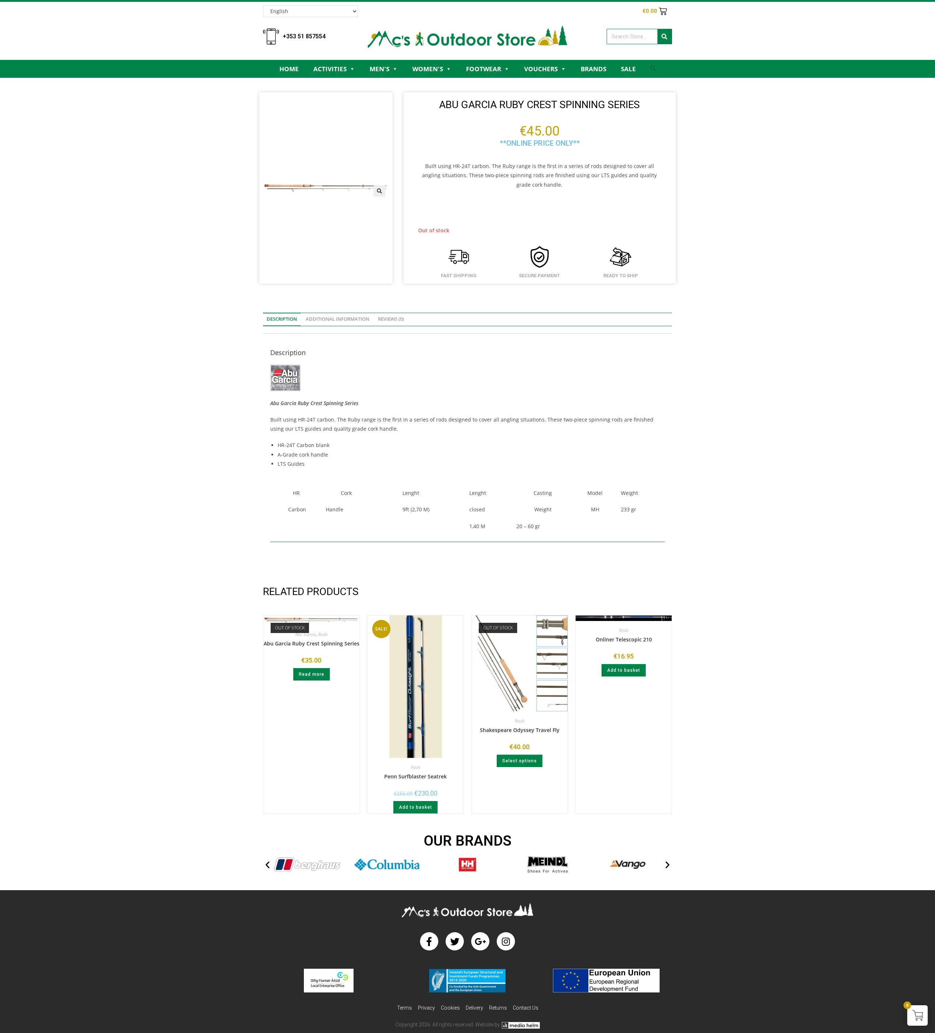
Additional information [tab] (337, 319)
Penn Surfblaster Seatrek (415, 776)
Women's (427, 69)
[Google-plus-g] (480, 941)
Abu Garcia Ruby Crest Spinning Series (311, 643)
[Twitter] (455, 941)
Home (289, 69)
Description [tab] (282, 319)
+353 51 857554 (304, 36)
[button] (379, 191)
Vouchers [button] (541, 69)
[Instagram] (506, 941)
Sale (628, 69)
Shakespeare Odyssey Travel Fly (520, 730)
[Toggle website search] (653, 70)
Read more (311, 674)
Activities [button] (330, 69)
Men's (379, 69)
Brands (593, 69)
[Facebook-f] (429, 941)
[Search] (664, 36)
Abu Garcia (305, 634)
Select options (519, 760)
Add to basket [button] (415, 807)
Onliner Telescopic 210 (624, 639)
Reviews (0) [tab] (391, 319)
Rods (323, 634)
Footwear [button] (483, 69)
